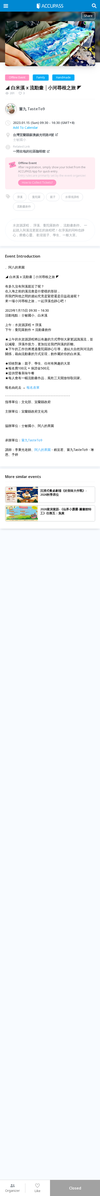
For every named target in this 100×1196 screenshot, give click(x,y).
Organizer (12, 1190)
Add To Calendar (25, 127)
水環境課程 (72, 197)
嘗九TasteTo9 (31, 440)
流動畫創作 (24, 206)
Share (88, 15)
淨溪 (20, 197)
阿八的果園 (42, 449)
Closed (75, 1188)
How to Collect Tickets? (37, 182)
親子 (53, 197)
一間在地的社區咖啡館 (29, 151)
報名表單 (33, 387)
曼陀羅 (36, 197)
